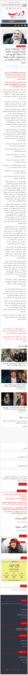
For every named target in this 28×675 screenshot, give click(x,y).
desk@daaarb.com (21, 628)
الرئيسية (23, 46)
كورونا (6, 66)
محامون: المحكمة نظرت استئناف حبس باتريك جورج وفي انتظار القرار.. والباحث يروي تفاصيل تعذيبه (15, 386)
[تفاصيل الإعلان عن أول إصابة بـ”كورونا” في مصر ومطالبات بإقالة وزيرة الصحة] (14, 349)
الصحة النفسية (11, 66)
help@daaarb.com (21, 629)
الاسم (25, 448)
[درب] (25, 25)
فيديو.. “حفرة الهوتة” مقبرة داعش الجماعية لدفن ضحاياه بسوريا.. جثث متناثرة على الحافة (14, 339)
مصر (22, 543)
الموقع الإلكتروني (22, 465)
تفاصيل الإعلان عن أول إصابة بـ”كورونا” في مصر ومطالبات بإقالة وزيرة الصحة (14, 364)
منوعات (18, 46)
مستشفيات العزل (16, 68)
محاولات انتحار (23, 68)
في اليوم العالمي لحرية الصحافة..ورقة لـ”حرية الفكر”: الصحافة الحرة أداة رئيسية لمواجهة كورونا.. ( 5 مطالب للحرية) (14, 331)
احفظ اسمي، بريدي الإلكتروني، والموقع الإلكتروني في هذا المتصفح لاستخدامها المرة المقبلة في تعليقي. (14, 478)
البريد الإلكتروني (22, 457)
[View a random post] (15, 25)
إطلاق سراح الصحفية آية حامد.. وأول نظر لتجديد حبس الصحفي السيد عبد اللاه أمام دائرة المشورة (14, 409)
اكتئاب (15, 66)
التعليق (24, 426)
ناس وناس (17, 543)
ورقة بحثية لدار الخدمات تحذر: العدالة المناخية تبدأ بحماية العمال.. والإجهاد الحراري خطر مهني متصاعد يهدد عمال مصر (14, 504)
